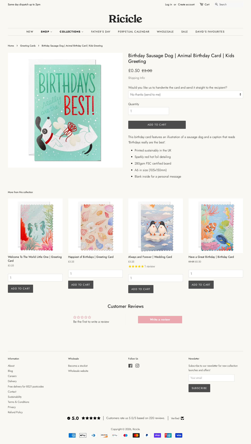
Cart (207, 4)
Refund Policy (15, 412)
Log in (168, 4)
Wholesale (165, 31)
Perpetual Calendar (133, 31)
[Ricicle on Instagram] (137, 366)
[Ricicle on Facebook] (130, 366)
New (29, 31)
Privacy (12, 407)
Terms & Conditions (18, 402)
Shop (45, 31)
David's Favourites (210, 31)
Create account (186, 4)
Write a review (160, 319)
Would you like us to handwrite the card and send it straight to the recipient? (177, 87)
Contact (12, 391)
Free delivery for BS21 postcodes (26, 386)
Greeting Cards (27, 45)
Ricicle (136, 429)
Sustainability (14, 397)
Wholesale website (78, 371)
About (11, 366)
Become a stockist (77, 366)
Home (11, 45)
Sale (184, 31)
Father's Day (101, 31)
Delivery (12, 381)
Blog (10, 371)
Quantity (133, 104)
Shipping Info (136, 78)
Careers (12, 376)
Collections (71, 31)
